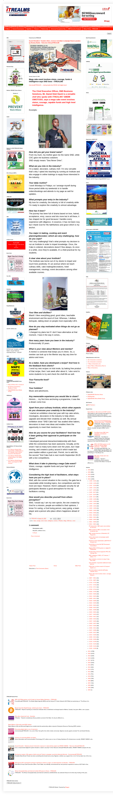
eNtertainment (30, 26)
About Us (13, 26)
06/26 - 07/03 (93, 591)
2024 (89, 474)
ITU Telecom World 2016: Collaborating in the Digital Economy (15, 457)
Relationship (44, 29)
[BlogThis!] (55, 518)
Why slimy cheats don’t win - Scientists (25, 716)
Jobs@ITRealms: (96, 26)
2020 (89, 653)
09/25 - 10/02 (93, 510)
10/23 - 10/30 (93, 501)
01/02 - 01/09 (93, 648)
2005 (89, 687)
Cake (34, 520)
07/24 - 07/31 (93, 582)
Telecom (36, 29)
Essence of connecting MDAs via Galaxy (25, 737)
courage (38, 520)
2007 (89, 683)
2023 (89, 476)
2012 (89, 671)
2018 (89, 658)
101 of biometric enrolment (95, 361)
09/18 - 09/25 (93, 512)
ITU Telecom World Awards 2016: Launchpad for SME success (15, 462)
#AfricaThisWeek (65, 26)
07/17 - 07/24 (93, 584)
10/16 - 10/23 (93, 503)
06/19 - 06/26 (93, 594)
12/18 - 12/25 (93, 483)
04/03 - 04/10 (93, 618)
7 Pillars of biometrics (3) (94, 363)
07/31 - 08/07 (93, 580)
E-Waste (7, 29)
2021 (89, 651)
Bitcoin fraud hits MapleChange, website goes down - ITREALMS (102, 421)
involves (56, 520)
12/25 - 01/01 (93, 481)
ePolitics (21, 26)
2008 (89, 680)
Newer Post (32, 565)
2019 (89, 655)
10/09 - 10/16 (93, 506)
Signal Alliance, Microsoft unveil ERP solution (99, 412)
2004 (89, 690)
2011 (89, 674)
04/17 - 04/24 (93, 614)
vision (73, 520)
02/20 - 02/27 (93, 632)
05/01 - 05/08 (93, 609)
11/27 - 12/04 (92, 490)
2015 (89, 664)
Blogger (67, 787)
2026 (89, 469)
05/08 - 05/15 (93, 607)
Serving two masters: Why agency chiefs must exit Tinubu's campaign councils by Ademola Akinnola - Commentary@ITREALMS (48, 754)
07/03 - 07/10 (93, 589)
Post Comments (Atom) (42, 568)
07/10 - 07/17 (93, 587)
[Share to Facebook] (58, 518)
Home (7, 26)
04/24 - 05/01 (93, 612)
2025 (89, 472)
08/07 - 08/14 (93, 578)
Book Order (106, 26)
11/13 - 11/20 (92, 494)
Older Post (78, 565)
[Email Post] (51, 518)
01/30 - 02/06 (93, 639)
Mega (65, 520)
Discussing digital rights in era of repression (26, 729)
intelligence (50, 520)
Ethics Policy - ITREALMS (91, 29)
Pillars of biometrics (93, 367)
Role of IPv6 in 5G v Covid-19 (16, 384)
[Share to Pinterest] (60, 518)
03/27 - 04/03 (93, 621)
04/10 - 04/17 (93, 616)
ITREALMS (57, 97)
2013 (89, 669)
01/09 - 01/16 (93, 646)
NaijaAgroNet (85, 26)
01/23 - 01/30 (93, 641)
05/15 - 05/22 (93, 605)
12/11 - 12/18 (92, 485)
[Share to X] (57, 518)
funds (45, 520)
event (42, 520)
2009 (89, 678)
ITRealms (60, 520)
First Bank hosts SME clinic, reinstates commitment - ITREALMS (101, 434)
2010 (89, 676)
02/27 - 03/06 (93, 630)
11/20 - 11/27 (92, 492)
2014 (89, 667)
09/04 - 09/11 (92, 517)
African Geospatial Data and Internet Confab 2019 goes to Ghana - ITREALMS (35, 771)
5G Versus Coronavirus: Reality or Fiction (14, 387)
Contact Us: (75, 26)
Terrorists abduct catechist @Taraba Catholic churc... (98, 570)
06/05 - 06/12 (93, 598)
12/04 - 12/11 (92, 487)
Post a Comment (35, 536)
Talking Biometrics (42, 26)
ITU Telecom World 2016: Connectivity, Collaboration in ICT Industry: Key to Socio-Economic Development (15, 451)
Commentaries (54, 26)
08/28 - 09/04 (93, 519)
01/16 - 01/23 (93, 644)
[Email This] (54, 518)
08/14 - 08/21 (93, 524)
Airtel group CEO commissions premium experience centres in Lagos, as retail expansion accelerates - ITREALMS (45, 762)
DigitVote (29, 29)
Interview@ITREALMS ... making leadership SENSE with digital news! (48, 85)
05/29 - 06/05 (93, 600)
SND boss (69, 520)
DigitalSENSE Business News (95, 394)
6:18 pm (35, 532)
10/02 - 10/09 (93, 508)
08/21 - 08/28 (93, 521)
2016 (89, 662)
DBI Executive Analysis (74, 29)
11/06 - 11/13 (92, 496)
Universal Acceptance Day (58, 29)
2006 (89, 685)
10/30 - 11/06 (92, 499)
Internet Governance (18, 29)
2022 (89, 479)
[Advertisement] (55, 551)
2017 (89, 660)
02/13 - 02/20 (93, 634)
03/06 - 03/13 (93, 628)
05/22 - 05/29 (93, 603)
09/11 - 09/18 (92, 515)
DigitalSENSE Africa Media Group (96, 398)
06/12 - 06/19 (93, 596)
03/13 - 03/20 (93, 625)
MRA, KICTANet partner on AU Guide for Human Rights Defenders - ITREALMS (102, 445)
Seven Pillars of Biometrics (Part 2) (97, 365)
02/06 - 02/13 (93, 637)
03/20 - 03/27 (93, 623)
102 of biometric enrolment (95, 359)
